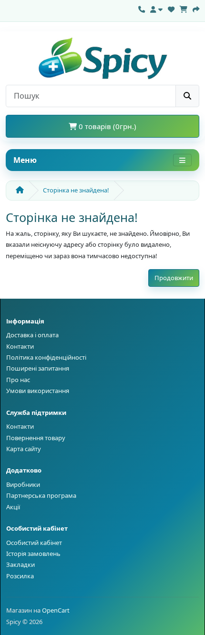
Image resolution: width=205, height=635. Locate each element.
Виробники (23, 484)
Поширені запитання (37, 368)
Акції (13, 507)
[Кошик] (183, 8)
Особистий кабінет (34, 542)
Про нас (18, 379)
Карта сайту (23, 448)
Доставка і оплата (32, 335)
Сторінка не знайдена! (76, 190)
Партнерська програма (41, 495)
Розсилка (20, 576)
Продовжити (173, 277)
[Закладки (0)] (171, 8)
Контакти (20, 346)
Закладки (20, 564)
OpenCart (56, 610)
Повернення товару (35, 437)
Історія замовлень (33, 553)
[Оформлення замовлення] (196, 8)
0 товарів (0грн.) (106, 126)
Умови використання (37, 390)
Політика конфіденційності (46, 357)
